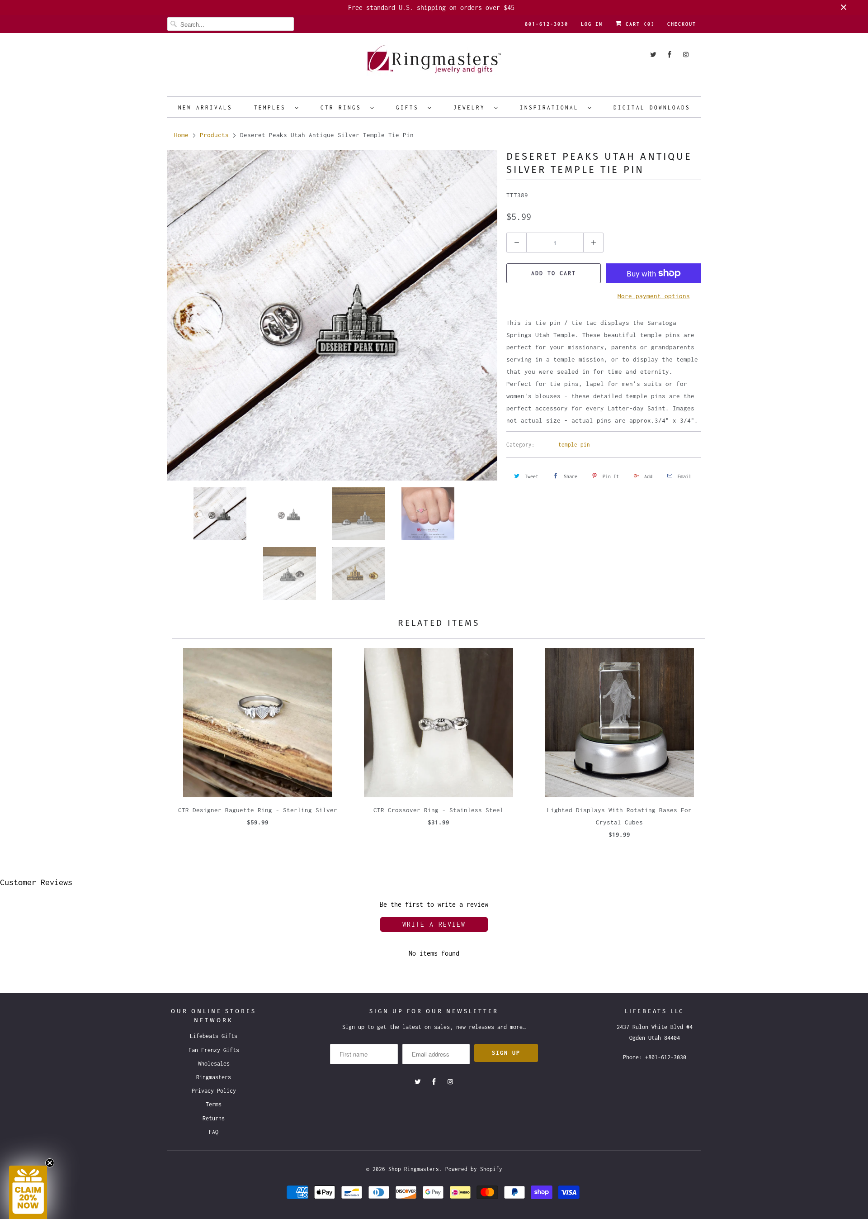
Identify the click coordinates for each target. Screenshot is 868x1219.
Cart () (638, 24)
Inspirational (551, 107)
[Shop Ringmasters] (434, 63)
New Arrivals (205, 107)
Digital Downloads (651, 107)
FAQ (213, 1132)
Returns (214, 1118)
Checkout (681, 24)
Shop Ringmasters (413, 1169)
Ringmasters (213, 1077)
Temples (272, 107)
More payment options (654, 296)
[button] (28, 1192)
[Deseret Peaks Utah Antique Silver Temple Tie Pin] (332, 315)
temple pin (574, 445)
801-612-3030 (546, 24)
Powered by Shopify (473, 1169)
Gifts (409, 107)
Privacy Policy (214, 1090)
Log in (592, 24)
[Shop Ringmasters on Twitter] (653, 54)
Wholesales (214, 1063)
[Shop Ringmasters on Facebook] (669, 54)
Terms (214, 1104)
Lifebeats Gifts (213, 1036)
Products (214, 134)
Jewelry (471, 107)
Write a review (434, 924)
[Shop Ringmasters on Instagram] (686, 54)
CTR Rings (343, 107)
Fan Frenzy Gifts (214, 1050)
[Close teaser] (49, 1162)
